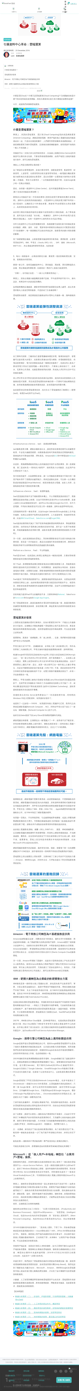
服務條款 (41, 1371)
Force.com (19, 598)
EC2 (55, 456)
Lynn (12, 56)
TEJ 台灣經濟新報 (30, 1359)
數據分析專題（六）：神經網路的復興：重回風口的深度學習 (40, 1317)
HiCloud (72, 456)
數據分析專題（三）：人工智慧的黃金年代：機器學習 (37, 1304)
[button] (39, 121)
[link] (44, 115)
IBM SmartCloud (27, 518)
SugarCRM (55, 518)
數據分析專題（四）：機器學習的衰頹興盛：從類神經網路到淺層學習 (44, 1308)
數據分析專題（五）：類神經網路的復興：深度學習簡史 (38, 1312)
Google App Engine (41, 598)
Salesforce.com (42, 518)
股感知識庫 (20, 56)
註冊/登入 (73, 4)
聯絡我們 (11, 1371)
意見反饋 (26, 1371)
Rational (61, 594)
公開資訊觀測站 (52, 1359)
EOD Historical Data (41, 1359)
